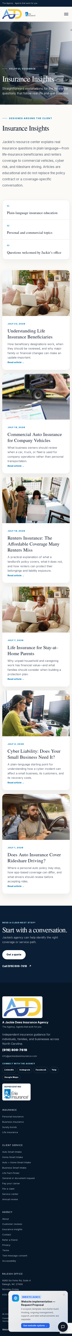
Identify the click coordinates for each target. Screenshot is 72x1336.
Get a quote (13, 954)
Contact (6, 1234)
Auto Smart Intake (12, 1151)
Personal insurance (13, 1116)
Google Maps (11, 1077)
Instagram (24, 1070)
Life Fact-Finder (11, 1173)
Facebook (41, 1070)
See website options (35, 1325)
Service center (10, 1194)
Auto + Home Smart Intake (16, 1162)
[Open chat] (63, 1327)
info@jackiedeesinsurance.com (19, 1056)
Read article (16, 362)
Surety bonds (9, 1127)
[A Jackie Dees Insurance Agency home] (12, 14)
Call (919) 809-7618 (16, 966)
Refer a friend (9, 1239)
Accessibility (9, 1260)
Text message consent (14, 1255)
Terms (5, 1250)
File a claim (8, 1188)
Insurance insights (12, 1229)
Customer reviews (12, 1224)
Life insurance (10, 1132)
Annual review (10, 1199)
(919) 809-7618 (14, 1050)
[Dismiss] (64, 1295)
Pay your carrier (11, 1183)
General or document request (18, 1178)
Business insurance (13, 1121)
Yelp (54, 1070)
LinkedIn (9, 1070)
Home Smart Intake (12, 1157)
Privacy (6, 1245)
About (5, 1218)
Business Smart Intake (14, 1167)
